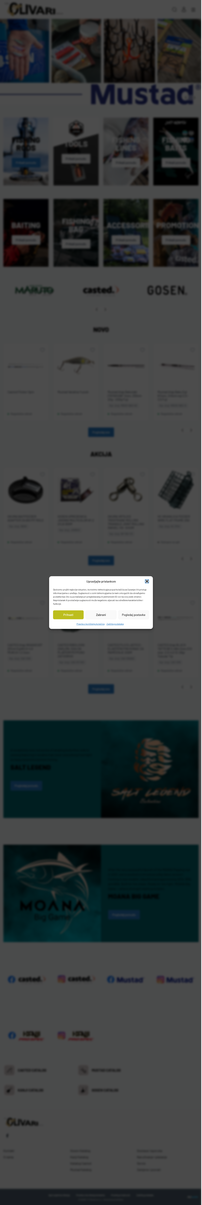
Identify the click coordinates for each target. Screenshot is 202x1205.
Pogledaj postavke (132, 615)
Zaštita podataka (113, 623)
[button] (146, 581)
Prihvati (67, 615)
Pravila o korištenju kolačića (89, 623)
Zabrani (100, 615)
